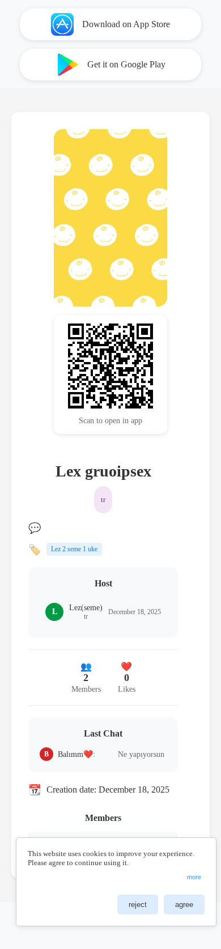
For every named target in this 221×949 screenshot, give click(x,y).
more (194, 877)
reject (138, 904)
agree (184, 904)
